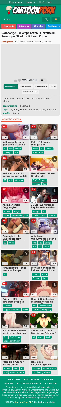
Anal (10, 148)
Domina (49, 148)
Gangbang (46, 309)
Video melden (25, 87)
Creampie (8, 152)
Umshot (36, 309)
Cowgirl (47, 41)
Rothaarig (51, 109)
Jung (45, 278)
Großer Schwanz (34, 41)
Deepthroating (45, 305)
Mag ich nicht (19, 80)
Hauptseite (9, 26)
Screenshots (41, 87)
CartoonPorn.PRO (24, 402)
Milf (10, 180)
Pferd (16, 368)
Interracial (19, 180)
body (16, 109)
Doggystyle (17, 215)
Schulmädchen (49, 368)
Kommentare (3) (30, 92)
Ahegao (17, 211)
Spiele (22, 41)
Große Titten (38, 152)
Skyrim (16, 113)
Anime (11, 242)
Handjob (36, 211)
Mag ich (15, 80)
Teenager (36, 184)
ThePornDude (45, 2)
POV (16, 152)
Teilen (53, 87)
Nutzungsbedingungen (29, 383)
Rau (44, 184)
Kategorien (24, 26)
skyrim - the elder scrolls (32, 109)
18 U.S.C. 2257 (50, 383)
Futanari (7, 211)
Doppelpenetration (12, 309)
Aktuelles (38, 26)
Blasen (18, 148)
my (11, 109)
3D (16, 41)
